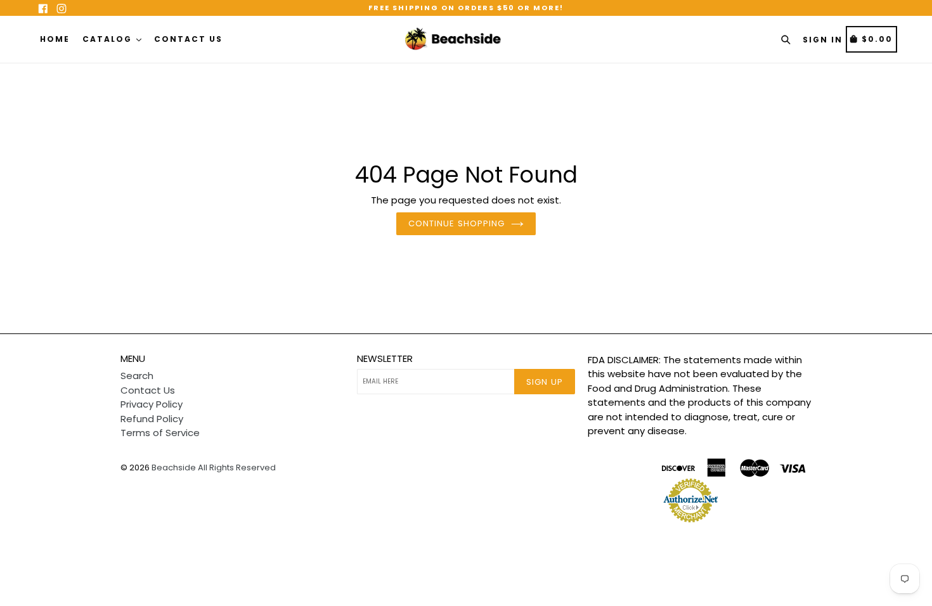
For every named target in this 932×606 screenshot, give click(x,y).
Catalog (108, 39)
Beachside (174, 467)
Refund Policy (151, 418)
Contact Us (188, 39)
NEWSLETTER (385, 358)
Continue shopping (456, 223)
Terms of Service (160, 432)
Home (55, 39)
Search (136, 375)
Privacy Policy (151, 404)
